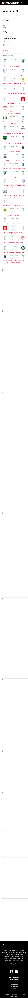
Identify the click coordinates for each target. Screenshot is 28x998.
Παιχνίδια (5, 50)
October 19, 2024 (14, 226)
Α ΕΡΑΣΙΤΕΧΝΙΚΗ (14, 982)
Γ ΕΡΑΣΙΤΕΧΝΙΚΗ (14, 986)
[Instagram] (16, 971)
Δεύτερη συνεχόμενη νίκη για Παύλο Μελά (14, 252)
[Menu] (25, 3)
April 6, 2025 (14, 59)
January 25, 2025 (14, 136)
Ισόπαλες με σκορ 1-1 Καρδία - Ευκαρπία (14, 223)
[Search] (22, 3)
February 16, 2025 (14, 106)
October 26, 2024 (14, 218)
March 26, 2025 (14, 69)
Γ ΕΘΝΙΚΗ (14, 989)
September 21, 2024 (14, 255)
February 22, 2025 (14, 98)
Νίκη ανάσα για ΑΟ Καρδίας (14, 151)
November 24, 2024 (14, 180)
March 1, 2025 (14, 88)
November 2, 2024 (14, 208)
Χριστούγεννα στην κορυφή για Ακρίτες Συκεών (14, 168)
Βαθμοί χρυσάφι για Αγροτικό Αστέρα (14, 177)
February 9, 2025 (14, 116)
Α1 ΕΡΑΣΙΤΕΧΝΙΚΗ (6, 15)
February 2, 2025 (14, 126)
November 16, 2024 (14, 190)
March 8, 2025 (14, 78)
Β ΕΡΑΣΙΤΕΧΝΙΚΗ (14, 984)
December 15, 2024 (14, 171)
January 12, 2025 (14, 154)
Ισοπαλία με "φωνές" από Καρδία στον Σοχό (14, 160)
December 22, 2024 (14, 163)
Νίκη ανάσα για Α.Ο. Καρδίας (14, 103)
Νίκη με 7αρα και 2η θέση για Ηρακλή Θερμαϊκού (14, 75)
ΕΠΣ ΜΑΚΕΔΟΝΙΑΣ (14, 977)
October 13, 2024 (14, 236)
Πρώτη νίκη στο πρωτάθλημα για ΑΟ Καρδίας (14, 205)
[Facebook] (11, 971)
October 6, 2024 (13, 246)
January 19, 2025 (14, 146)
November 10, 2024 (14, 200)
